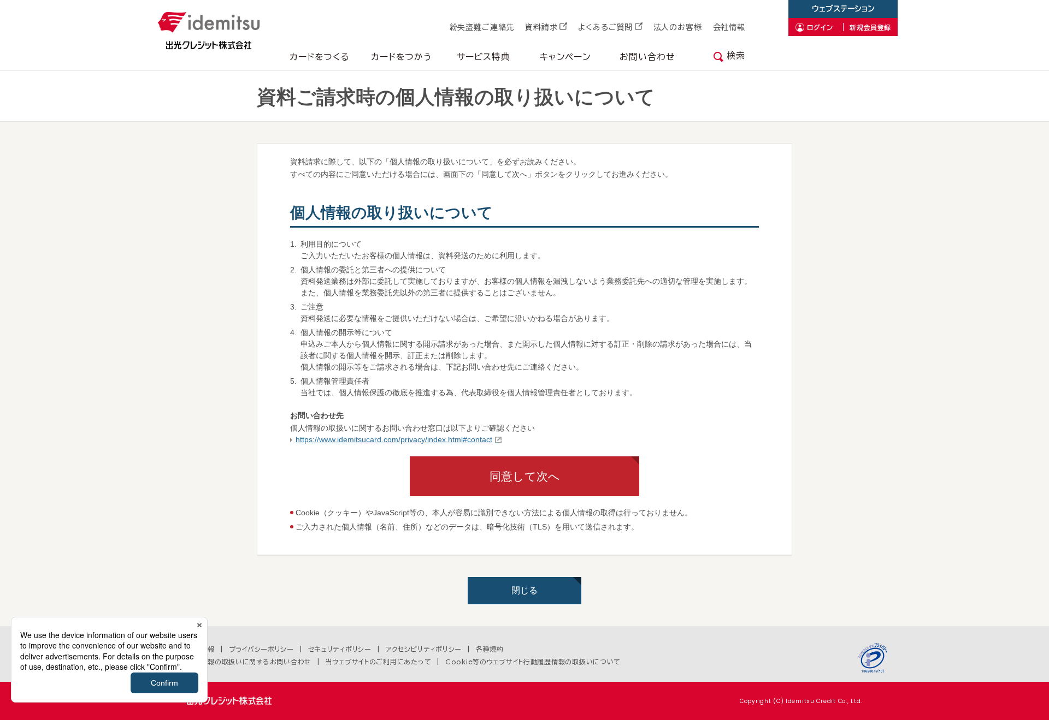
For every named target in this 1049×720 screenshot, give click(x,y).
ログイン (820, 27)
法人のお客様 (677, 27)
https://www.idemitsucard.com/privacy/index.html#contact (394, 439)
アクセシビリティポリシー (424, 649)
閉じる (524, 590)
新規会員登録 (870, 27)
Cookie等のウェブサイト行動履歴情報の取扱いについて (533, 661)
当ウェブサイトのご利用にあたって (379, 661)
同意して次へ (525, 476)
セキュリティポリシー (340, 649)
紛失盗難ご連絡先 (482, 27)
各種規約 (490, 649)
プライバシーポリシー (261, 649)
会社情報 (729, 27)
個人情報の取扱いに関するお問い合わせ (249, 661)
